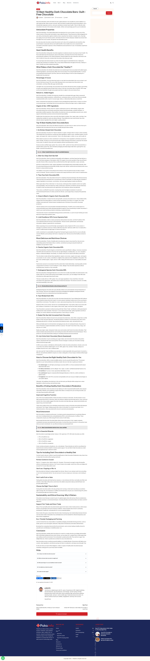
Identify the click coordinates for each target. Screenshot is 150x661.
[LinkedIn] (1, 331)
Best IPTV (59, 633)
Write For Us (59, 646)
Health (38, 9)
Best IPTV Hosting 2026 (63, 637)
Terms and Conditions (61, 650)
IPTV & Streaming (80, 632)
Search (95, 8)
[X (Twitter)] (1, 328)
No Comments (59, 17)
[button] (48, 599)
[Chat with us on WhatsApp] (3, 658)
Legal (77, 634)
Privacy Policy (59, 648)
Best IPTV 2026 (61, 635)
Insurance (78, 630)
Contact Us (59, 644)
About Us (58, 642)
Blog (57, 639)
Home (57, 628)
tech (77, 636)
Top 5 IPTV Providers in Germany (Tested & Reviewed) (106, 634)
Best (57, 631)
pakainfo (48, 588)
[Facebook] (1, 325)
